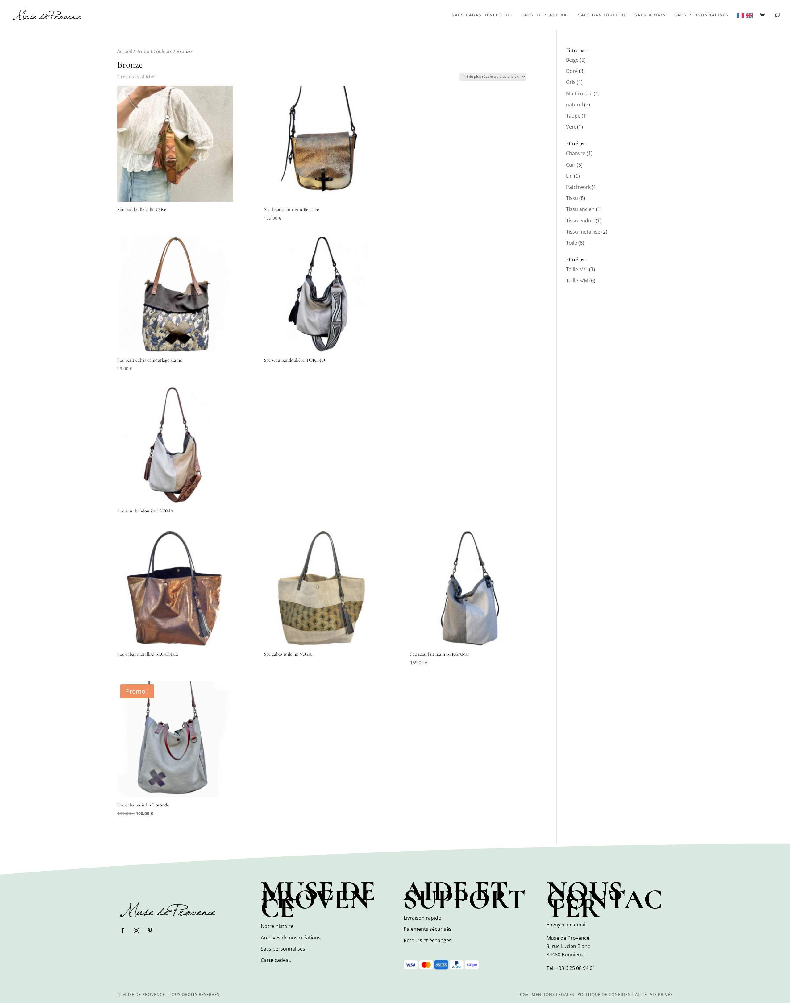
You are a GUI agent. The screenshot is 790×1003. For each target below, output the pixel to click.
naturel (574, 104)
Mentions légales (553, 994)
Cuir (571, 164)
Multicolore (579, 93)
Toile (571, 242)
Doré (572, 71)
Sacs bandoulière (602, 15)
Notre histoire (277, 926)
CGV (524, 994)
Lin (569, 175)
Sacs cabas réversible (482, 15)
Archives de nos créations (291, 937)
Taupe (573, 115)
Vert (571, 126)
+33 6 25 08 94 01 (575, 968)
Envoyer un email (567, 924)
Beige (572, 59)
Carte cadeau (276, 960)
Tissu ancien (580, 209)
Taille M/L (577, 269)
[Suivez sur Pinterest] (150, 930)
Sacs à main (650, 15)
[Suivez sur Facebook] (122, 930)
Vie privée (661, 994)
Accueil (124, 51)
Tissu (572, 198)
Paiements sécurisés (427, 929)
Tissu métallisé (583, 231)
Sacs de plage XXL (545, 15)
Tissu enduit (580, 220)
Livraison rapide (422, 917)
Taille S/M (577, 280)
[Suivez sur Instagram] (136, 930)
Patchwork (578, 187)
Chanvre (575, 153)
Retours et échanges (427, 940)
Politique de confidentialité (612, 994)
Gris (571, 82)
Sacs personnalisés (701, 15)
